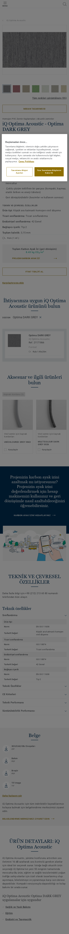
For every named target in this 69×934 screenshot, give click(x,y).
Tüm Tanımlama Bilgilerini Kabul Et (49, 171)
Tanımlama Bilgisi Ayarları (19, 171)
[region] (34, 157)
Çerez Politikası (26, 161)
